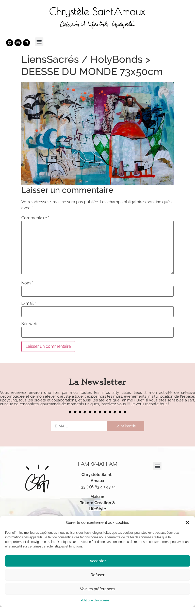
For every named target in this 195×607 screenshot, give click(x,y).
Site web (29, 324)
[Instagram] (18, 42)
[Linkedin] (26, 42)
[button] (187, 522)
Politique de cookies (95, 600)
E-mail (28, 303)
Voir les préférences (97, 589)
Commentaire (35, 218)
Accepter (98, 561)
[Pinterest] (9, 42)
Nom (27, 283)
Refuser (97, 575)
